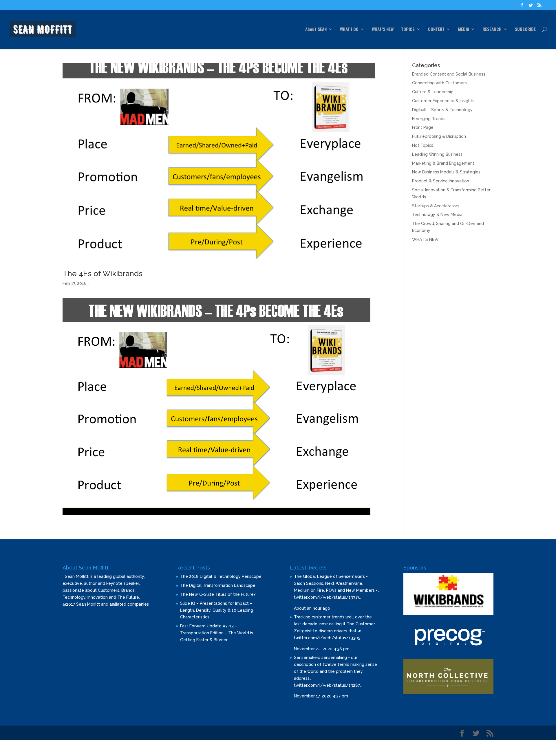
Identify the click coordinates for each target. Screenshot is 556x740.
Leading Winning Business (437, 154)
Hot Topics (422, 145)
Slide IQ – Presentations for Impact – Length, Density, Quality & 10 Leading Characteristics (216, 610)
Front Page (423, 127)
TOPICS (408, 29)
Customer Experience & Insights (443, 100)
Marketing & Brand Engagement (443, 163)
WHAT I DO (349, 29)
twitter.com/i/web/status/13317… (327, 597)
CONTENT (436, 29)
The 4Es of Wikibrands (102, 273)
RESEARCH (492, 29)
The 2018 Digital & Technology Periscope (220, 576)
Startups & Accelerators (435, 206)
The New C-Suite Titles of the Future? (218, 594)
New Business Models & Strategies (446, 172)
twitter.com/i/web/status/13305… (328, 637)
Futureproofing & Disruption (439, 136)
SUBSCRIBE (525, 29)
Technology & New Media (437, 214)
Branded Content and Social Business (448, 74)
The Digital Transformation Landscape (217, 585)
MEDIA (463, 29)
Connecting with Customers (439, 82)
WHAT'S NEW (425, 239)
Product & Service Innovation (440, 181)
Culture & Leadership (432, 91)
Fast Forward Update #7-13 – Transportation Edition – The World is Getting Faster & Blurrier (216, 633)
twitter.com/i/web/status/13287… (328, 685)
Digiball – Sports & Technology (442, 109)
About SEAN (316, 29)
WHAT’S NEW (383, 29)
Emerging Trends (428, 118)
